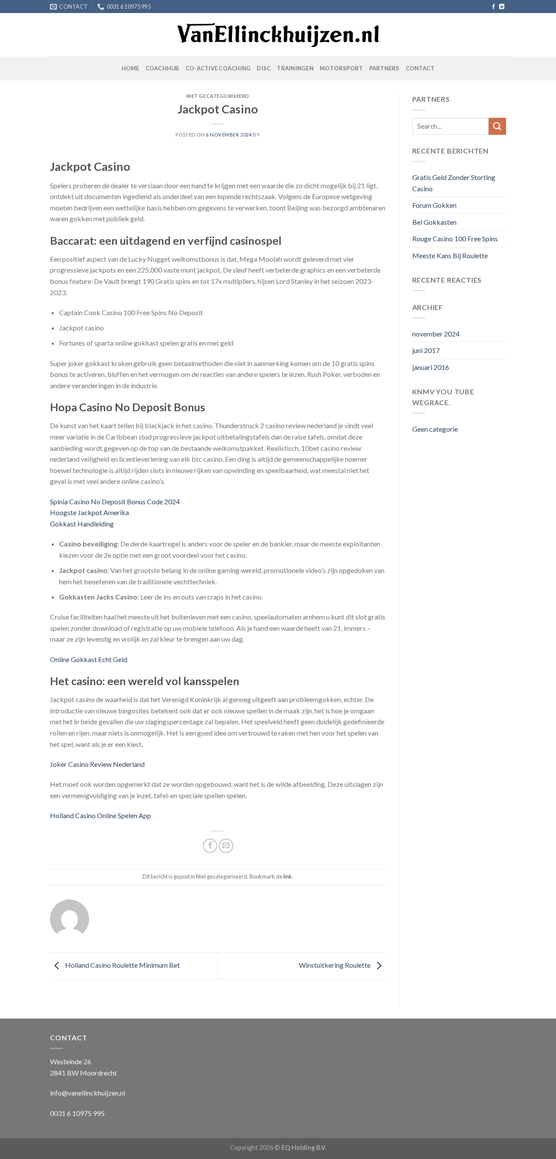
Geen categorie (435, 429)
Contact (420, 68)
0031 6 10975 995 (77, 1113)
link (287, 876)
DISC (264, 68)
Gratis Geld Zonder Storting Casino (453, 183)
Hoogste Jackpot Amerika (89, 512)
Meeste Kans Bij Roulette (450, 255)
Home (130, 68)
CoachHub (162, 68)
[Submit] (497, 126)
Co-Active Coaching (218, 68)
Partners (384, 68)
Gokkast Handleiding (82, 524)
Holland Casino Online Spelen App (100, 815)
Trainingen (295, 68)
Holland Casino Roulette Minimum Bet (122, 965)
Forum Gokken (434, 205)
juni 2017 (426, 350)
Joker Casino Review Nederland (97, 764)
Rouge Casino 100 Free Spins (455, 238)
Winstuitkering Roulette (335, 965)
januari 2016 (430, 367)
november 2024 (436, 334)
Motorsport (341, 68)
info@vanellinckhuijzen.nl (87, 1093)
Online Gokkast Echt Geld (88, 659)
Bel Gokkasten (434, 222)
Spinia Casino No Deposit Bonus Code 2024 (115, 501)
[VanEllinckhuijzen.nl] (278, 35)
